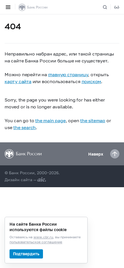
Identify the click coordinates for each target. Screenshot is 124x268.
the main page (50, 120)
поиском (91, 81)
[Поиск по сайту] (108, 7)
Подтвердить (26, 253)
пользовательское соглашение (36, 242)
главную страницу (68, 74)
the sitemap (92, 120)
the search (24, 127)
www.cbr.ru (43, 237)
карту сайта (18, 81)
